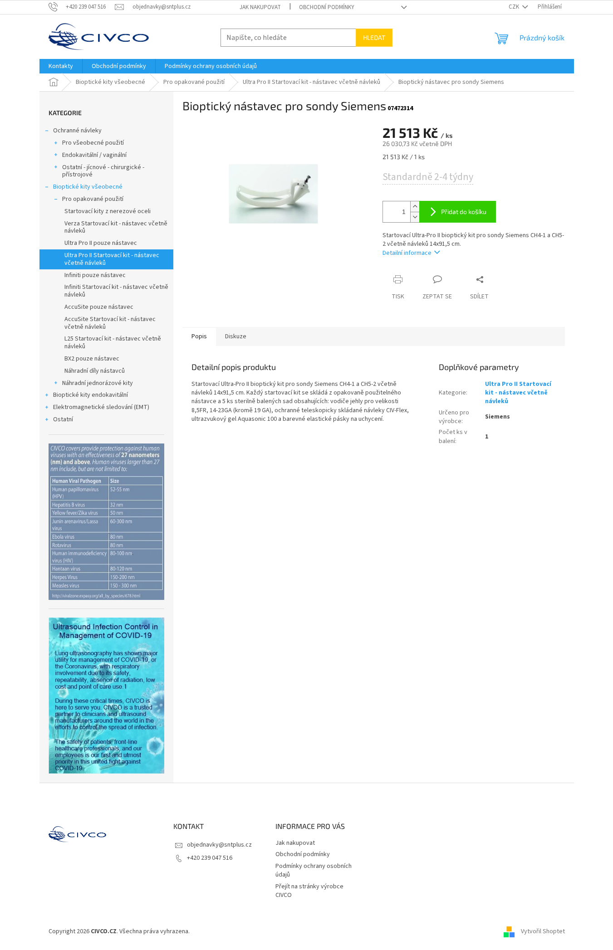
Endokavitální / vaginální (94, 155)
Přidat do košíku (463, 211)
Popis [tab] (199, 336)
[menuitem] (60, 66)
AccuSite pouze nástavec (98, 307)
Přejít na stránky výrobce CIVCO (309, 891)
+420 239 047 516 (209, 857)
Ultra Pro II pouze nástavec (100, 243)
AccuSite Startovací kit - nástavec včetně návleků (110, 323)
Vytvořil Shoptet (543, 931)
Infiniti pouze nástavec (95, 275)
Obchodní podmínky (326, 7)
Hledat (374, 37)
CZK (514, 7)
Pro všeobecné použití (93, 142)
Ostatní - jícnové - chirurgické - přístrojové (103, 171)
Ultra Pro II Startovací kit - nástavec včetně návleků (111, 259)
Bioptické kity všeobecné (88, 186)
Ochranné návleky (77, 130)
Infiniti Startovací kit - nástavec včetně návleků (116, 291)
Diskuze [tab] (235, 336)
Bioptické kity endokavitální (90, 394)
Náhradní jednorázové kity (97, 383)
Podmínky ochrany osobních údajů (313, 870)
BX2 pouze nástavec (91, 358)
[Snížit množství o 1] (414, 217)
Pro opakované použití (92, 199)
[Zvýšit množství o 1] (414, 206)
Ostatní (63, 419)
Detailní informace (407, 253)
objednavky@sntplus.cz (219, 844)
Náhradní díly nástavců (94, 370)
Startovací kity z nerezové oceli (107, 211)
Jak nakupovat (260, 7)
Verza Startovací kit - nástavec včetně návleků (115, 227)
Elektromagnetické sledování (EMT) (101, 407)
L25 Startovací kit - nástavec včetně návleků (112, 342)
